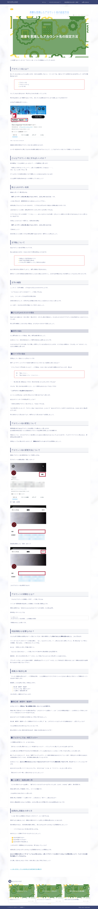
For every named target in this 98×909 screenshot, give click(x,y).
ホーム (44, 2)
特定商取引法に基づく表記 (71, 2)
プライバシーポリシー (13, 907)
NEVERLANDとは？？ (55, 2)
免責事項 (22, 907)
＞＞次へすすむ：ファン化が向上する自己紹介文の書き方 (26, 869)
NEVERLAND (12, 2)
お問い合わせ (85, 2)
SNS (12, 9)
